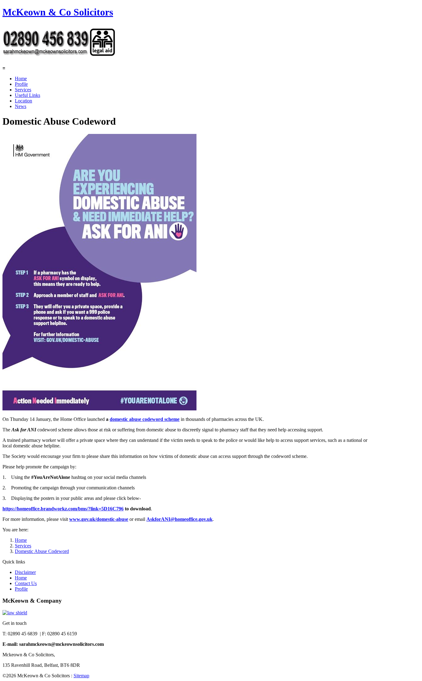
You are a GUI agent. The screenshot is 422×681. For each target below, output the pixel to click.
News (20, 106)
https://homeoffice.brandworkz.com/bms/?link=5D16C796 (63, 508)
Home (21, 78)
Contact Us (26, 583)
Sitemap (81, 675)
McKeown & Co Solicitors (57, 12)
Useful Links (27, 95)
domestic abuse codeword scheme (144, 419)
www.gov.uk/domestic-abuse (98, 519)
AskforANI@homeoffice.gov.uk (179, 519)
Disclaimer (25, 572)
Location (23, 100)
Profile (21, 84)
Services (23, 89)
